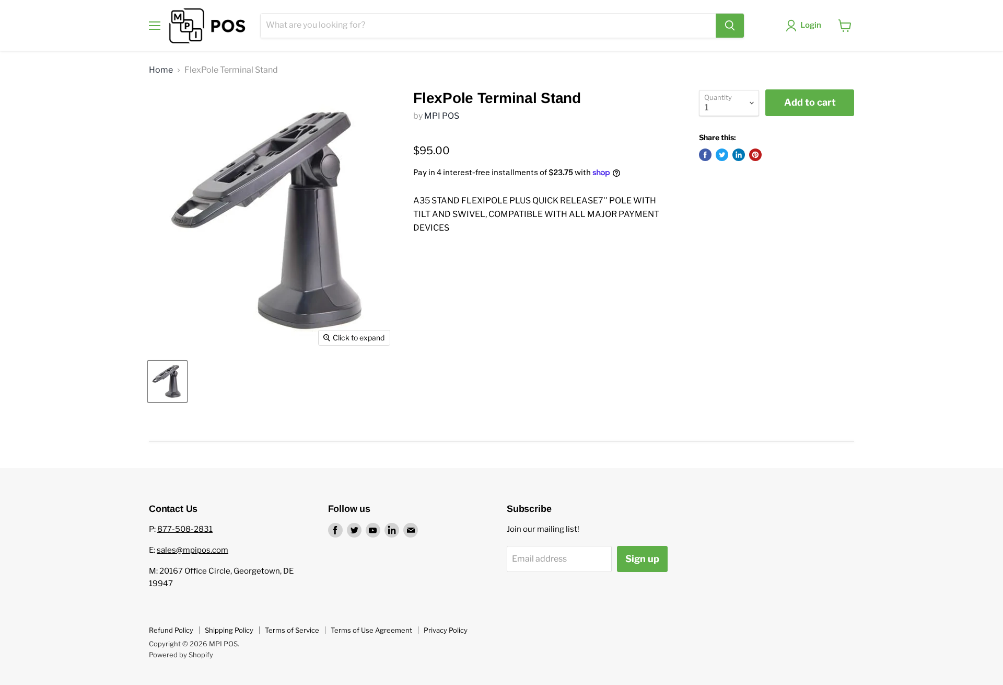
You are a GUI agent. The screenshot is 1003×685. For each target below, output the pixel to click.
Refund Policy (171, 630)
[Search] (730, 26)
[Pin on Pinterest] (755, 155)
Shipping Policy (229, 630)
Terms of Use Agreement (371, 630)
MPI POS (441, 116)
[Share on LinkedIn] (738, 155)
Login (810, 25)
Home (161, 70)
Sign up (642, 558)
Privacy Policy (446, 630)
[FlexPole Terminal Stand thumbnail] (167, 381)
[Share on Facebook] (705, 155)
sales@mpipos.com (192, 550)
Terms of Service (292, 630)
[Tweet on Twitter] (722, 155)
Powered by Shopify (181, 654)
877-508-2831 (185, 529)
